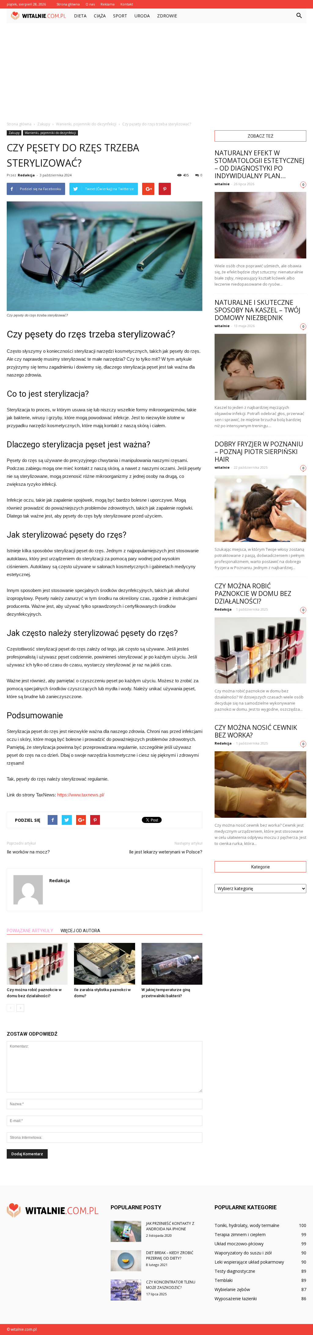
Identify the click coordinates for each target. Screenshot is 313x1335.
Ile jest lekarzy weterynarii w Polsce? (165, 852)
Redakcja (26, 175)
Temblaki (224, 1280)
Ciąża (100, 16)
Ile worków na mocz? (28, 852)
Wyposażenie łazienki (236, 1298)
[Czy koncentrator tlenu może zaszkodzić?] (126, 1290)
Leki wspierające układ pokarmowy (249, 1262)
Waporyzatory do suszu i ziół (243, 1253)
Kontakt (126, 4)
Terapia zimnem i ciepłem (240, 1234)
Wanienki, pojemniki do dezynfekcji (50, 133)
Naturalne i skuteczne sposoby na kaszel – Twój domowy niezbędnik (257, 310)
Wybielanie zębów (232, 1289)
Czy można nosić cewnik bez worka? (256, 731)
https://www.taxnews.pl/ (80, 794)
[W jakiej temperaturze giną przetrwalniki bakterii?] (172, 964)
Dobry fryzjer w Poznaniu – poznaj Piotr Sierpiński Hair (259, 452)
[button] (299, 16)
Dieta (80, 16)
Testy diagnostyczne (235, 1271)
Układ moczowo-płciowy (239, 1244)
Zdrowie (167, 16)
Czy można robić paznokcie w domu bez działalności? (253, 593)
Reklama (108, 4)
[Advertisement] (156, 69)
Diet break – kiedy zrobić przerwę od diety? (169, 1255)
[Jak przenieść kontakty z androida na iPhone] (126, 1231)
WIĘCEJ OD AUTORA (80, 930)
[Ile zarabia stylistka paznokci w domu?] (104, 964)
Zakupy (14, 133)
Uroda (142, 16)
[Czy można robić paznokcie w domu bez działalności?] (37, 964)
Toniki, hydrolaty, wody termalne (247, 1225)
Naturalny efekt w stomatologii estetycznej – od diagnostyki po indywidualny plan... (259, 164)
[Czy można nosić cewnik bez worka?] (260, 784)
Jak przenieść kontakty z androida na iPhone (170, 1226)
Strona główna (68, 4)
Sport (120, 16)
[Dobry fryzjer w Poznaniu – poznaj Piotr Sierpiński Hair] (260, 508)
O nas (90, 4)
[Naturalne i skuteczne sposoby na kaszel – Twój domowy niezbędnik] (260, 367)
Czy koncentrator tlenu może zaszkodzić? (170, 1284)
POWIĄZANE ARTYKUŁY (30, 930)
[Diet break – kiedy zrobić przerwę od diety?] (126, 1260)
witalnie (222, 184)
